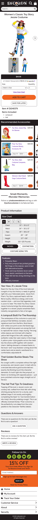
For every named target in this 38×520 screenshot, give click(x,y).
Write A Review (9, 443)
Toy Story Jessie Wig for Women (19, 129)
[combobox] (17, 9)
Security (5, 512)
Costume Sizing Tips (19, 251)
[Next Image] (35, 38)
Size (3, 84)
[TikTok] (29, 457)
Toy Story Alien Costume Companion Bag (19, 162)
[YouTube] (24, 457)
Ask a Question (19, 426)
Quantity (31, 84)
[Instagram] (19, 457)
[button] (35, 3)
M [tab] (9, 222)
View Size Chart (19, 92)
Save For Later (19, 103)
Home (7, 489)
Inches (10, 246)
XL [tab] (19, 222)
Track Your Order (12, 498)
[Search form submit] (35, 9)
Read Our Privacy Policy (19, 485)
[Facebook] (9, 457)
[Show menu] (2, 3)
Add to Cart (19, 97)
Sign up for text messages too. (15, 477)
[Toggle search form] (30, 3)
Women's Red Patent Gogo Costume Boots (19, 177)
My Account (9, 493)
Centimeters (28, 246)
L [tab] (13, 222)
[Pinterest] (14, 457)
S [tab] (3, 222)
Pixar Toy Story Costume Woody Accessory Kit (17, 146)
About (4, 507)
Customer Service (9, 503)
